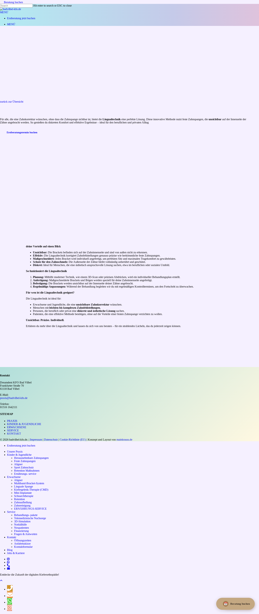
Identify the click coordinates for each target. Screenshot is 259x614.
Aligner (18, 464)
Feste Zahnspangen (25, 461)
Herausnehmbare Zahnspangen (31, 457)
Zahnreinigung (22, 505)
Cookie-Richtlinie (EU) (73, 439)
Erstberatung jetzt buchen (21, 445)
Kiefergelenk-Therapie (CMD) (31, 489)
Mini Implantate (23, 492)
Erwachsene (16, 427)
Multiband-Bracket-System (29, 483)
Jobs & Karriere (16, 553)
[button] (4, 12)
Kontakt (14, 433)
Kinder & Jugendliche (24, 424)
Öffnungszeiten (22, 540)
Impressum (36, 439)
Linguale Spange (23, 486)
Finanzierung (21, 530)
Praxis (12, 420)
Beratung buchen (13, 2)
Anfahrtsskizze (22, 543)
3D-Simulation (22, 521)
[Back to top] (1, 580)
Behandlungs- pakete (26, 515)
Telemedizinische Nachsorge (30, 518)
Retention (19, 499)
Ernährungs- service (25, 473)
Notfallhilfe (20, 524)
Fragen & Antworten (25, 534)
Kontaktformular (23, 546)
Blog (10, 549)
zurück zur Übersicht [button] (11, 101)
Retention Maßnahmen (26, 470)
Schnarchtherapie (23, 495)
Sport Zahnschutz (24, 467)
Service (13, 430)
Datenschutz (51, 439)
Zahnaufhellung (23, 502)
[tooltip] (10, 588)
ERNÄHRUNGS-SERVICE (30, 508)
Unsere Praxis (15, 451)
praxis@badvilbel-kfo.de (13, 397)
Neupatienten (21, 527)
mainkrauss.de (124, 439)
